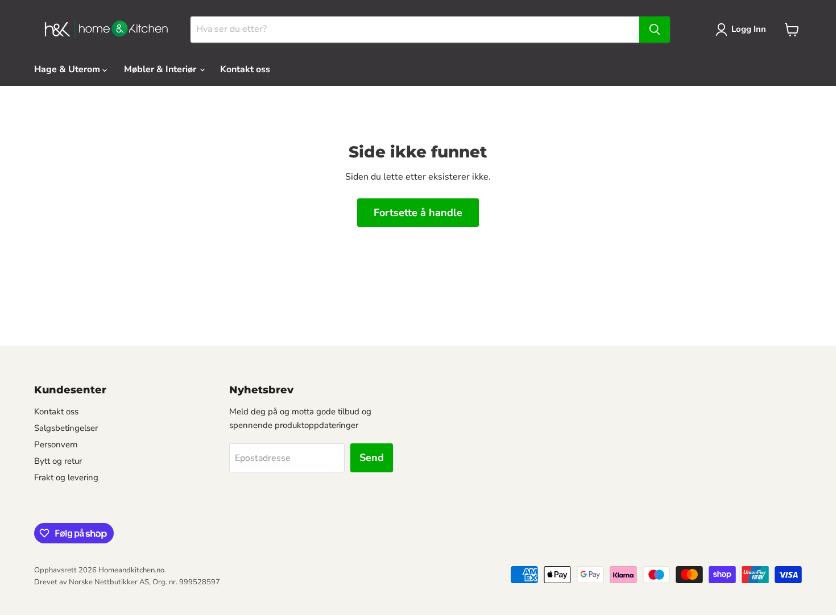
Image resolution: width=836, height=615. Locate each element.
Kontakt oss (245, 69)
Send (371, 457)
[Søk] (654, 29)
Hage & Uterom (68, 69)
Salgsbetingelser (66, 428)
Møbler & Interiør (161, 69)
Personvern (56, 444)
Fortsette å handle (418, 212)
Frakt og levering (66, 477)
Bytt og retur (58, 461)
